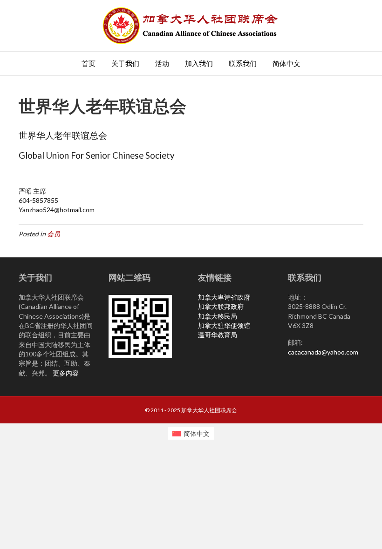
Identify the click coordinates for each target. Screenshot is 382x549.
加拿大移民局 (217, 316)
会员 (53, 234)
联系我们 (243, 63)
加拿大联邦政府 (221, 306)
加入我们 (199, 63)
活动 (162, 63)
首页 (89, 63)
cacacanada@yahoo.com (323, 352)
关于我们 (125, 63)
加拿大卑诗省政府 (224, 297)
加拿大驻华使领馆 (224, 325)
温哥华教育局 (217, 335)
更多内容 (66, 373)
